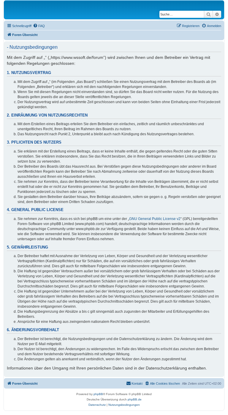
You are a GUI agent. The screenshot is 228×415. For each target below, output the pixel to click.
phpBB (98, 394)
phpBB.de (135, 399)
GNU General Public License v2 (154, 219)
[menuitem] (39, 25)
